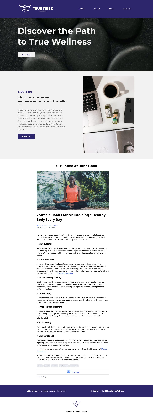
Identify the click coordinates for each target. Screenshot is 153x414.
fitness (55, 225)
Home (81, 9)
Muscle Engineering (65, 273)
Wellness (40, 225)
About (97, 9)
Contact (127, 9)
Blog (111, 9)
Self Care (48, 225)
